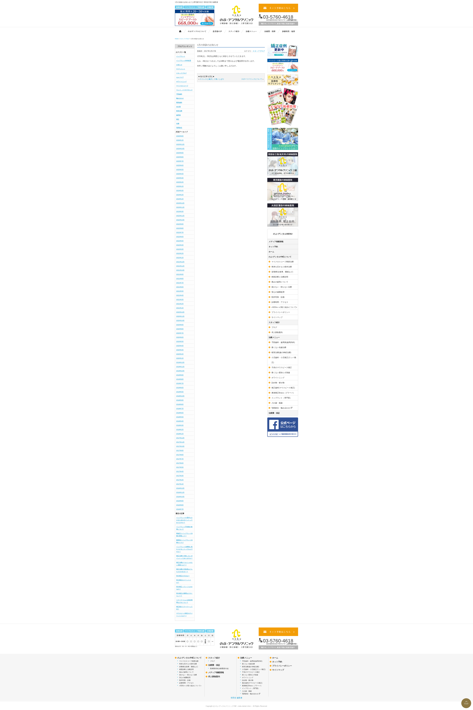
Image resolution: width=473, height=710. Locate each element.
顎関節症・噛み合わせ (280, 408)
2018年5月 (180, 417)
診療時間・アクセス (279, 302)
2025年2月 (180, 182)
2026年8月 (180, 136)
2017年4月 (180, 471)
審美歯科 (179, 102)
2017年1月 (180, 484)
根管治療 (179, 111)
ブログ (274, 327)
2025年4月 (180, 174)
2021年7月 (180, 283)
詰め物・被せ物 (277, 383)
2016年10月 (180, 497)
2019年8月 (180, 379)
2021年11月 (180, 266)
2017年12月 (180, 438)
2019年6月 (180, 387)
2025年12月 (180, 144)
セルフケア (180, 77)
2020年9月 (180, 325)
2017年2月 (180, 480)
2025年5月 (180, 169)
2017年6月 (180, 463)
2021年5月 (180, 291)
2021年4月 (180, 295)
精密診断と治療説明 (279, 277)
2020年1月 (180, 358)
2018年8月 (180, 404)
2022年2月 (180, 253)
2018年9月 (180, 400)
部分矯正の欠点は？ (183, 576)
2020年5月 (180, 341)
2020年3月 (180, 350)
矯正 (177, 119)
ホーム (179, 31)
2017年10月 (180, 446)
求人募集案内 (277, 332)
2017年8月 (180, 455)
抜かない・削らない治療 (281, 287)
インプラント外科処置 (183, 60)
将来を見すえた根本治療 (281, 267)
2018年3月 (180, 425)
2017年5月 (180, 467)
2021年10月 (180, 270)
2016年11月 (180, 492)
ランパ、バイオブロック (184, 90)
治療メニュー (253, 31)
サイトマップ (277, 317)
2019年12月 (180, 362)
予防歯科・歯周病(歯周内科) (283, 342)
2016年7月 (180, 509)
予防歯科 (179, 94)
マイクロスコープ (182, 86)
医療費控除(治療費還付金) (219, 668)
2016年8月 (180, 505)
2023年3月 (180, 211)
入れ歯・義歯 (277, 403)
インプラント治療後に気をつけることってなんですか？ (184, 549)
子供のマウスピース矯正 (281, 367)
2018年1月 (180, 434)
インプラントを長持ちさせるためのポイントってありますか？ (184, 520)
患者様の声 (217, 31)
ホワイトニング (181, 81)
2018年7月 (180, 408)
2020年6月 (180, 337)
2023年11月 (180, 207)
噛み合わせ (180, 98)
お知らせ (179, 65)
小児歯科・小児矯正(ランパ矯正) (283, 359)
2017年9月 (180, 450)
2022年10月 (180, 220)
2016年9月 (180, 501)
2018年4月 (180, 421)
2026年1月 (180, 140)
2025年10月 (180, 148)
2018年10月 (180, 396)
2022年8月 (180, 228)
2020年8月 (180, 329)
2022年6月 (180, 237)
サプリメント (180, 69)
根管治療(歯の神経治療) (281, 352)
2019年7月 (180, 383)
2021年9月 (180, 274)
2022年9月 (180, 224)
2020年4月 (180, 346)
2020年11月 (180, 316)
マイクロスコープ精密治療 (282, 262)
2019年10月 (180, 371)
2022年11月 (180, 216)
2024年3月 (180, 190)
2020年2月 (180, 354)
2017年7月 (180, 459)
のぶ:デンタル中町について (280, 257)
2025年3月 (180, 178)
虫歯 (177, 123)
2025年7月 (180, 161)
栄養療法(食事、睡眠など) (282, 272)
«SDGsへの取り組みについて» (284, 307)
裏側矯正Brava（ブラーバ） (283, 393)
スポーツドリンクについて (251, 79)
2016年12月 (180, 488)
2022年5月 (180, 241)
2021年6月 (180, 287)
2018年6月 (180, 413)
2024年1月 (180, 199)
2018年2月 (180, 429)
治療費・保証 (270, 31)
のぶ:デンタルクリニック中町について (195, 31)
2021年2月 (180, 304)
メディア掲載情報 (276, 241)
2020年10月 (180, 320)
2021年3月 (180, 299)
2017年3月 (180, 476)
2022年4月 (180, 245)
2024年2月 (180, 195)
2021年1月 (180, 308)
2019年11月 (180, 367)
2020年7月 (180, 333)
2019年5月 (180, 392)
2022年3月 (180, 249)
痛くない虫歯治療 (278, 347)
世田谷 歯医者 (236, 698)
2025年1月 (180, 186)
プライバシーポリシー (280, 312)
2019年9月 (180, 375)
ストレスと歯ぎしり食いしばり (212, 79)
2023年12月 (180, 203)
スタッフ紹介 (235, 31)
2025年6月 (180, 165)
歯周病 (178, 115)
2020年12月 (180, 312)
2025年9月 (180, 153)
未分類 (178, 107)
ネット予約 (273, 247)
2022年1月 (180, 257)
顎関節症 (179, 128)
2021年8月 (180, 278)
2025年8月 (180, 157)
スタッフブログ (181, 73)
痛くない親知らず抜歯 (280, 372)
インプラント (180, 56)
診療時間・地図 (288, 31)
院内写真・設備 (277, 297)
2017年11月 (180, 442)
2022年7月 (180, 232)
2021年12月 (180, 262)
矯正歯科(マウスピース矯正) (283, 388)
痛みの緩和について (279, 282)
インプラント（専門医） (281, 398)
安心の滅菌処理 (277, 292)
